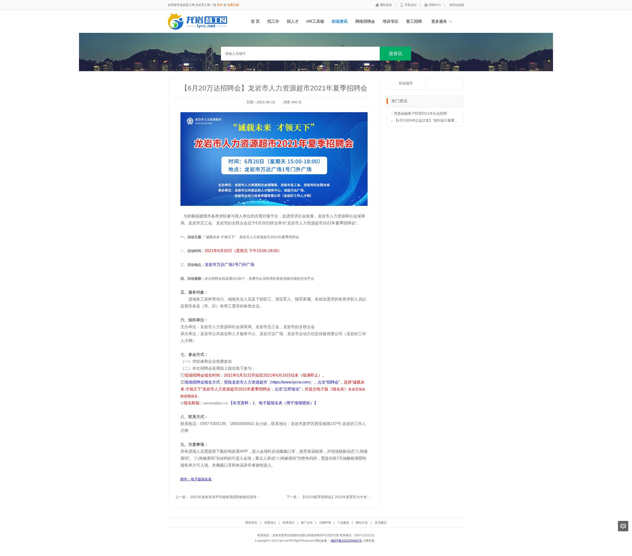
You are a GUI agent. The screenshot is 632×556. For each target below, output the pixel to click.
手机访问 (411, 5)
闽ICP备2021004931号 (346, 540)
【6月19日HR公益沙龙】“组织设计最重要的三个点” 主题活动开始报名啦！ (451, 120)
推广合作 (307, 522)
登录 (220, 5)
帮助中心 (435, 5)
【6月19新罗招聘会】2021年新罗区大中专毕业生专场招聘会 (348, 497)
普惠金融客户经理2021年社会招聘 (420, 113)
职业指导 (406, 83)
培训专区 (390, 21)
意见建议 (381, 522)
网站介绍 (362, 522)
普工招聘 (414, 21)
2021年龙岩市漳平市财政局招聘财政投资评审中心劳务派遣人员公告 (242, 497)
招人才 (293, 21)
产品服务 (343, 522)
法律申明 (325, 522)
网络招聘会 (365, 21)
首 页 (255, 21)
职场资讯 (340, 21)
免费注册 (233, 5)
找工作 (273, 21)
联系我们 (289, 522)
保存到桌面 (456, 5)
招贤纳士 (270, 522)
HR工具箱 (315, 21)
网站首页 (386, 5)
